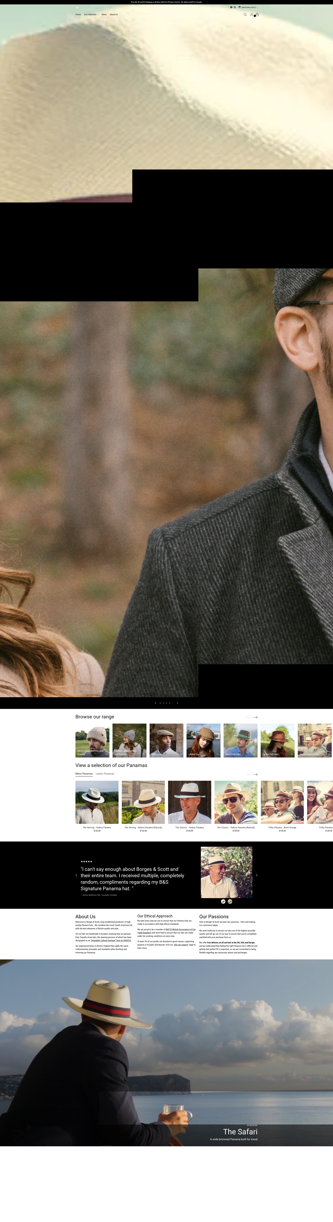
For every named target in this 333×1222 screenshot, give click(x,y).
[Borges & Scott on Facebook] (231, 7)
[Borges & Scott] (76, 8)
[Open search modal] (245, 14)
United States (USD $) (249, 7)
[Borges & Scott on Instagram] (234, 7)
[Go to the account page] (250, 14)
